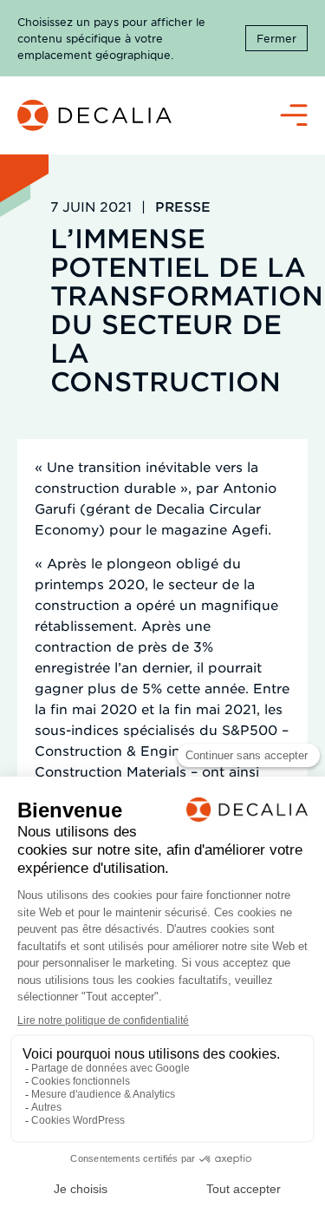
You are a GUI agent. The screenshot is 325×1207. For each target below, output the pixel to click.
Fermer (276, 38)
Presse (183, 206)
